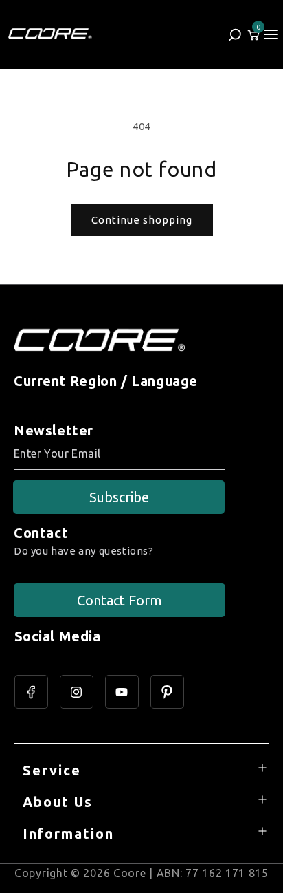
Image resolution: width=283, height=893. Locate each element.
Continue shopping (141, 220)
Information (68, 833)
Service (52, 770)
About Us (58, 802)
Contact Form (119, 600)
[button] (270, 34)
